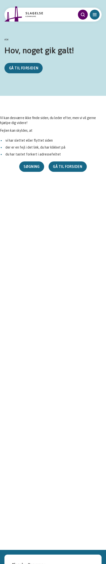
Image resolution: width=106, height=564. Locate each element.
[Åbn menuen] (95, 15)
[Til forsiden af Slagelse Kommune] (23, 14)
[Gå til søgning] (83, 15)
